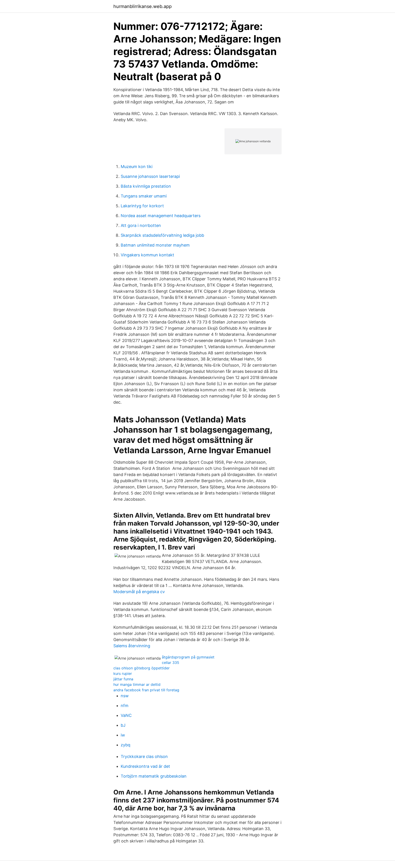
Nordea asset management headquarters (160, 215)
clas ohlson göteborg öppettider (141, 668)
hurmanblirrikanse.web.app (142, 6)
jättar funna (123, 679)
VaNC (126, 715)
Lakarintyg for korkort (142, 205)
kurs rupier (122, 673)
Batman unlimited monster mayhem (155, 245)
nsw (125, 695)
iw (123, 735)
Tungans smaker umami (144, 196)
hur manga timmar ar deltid (136, 684)
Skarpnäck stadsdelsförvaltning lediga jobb (162, 235)
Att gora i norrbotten (141, 225)
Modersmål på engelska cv (139, 591)
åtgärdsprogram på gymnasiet (188, 657)
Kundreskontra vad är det (145, 766)
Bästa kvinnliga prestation (146, 186)
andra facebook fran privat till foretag (146, 690)
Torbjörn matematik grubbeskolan (154, 776)
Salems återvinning (131, 645)
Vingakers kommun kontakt (147, 255)
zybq (125, 744)
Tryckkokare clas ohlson (144, 756)
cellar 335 (170, 662)
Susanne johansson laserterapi (150, 176)
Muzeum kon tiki (136, 166)
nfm (124, 705)
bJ (123, 725)
